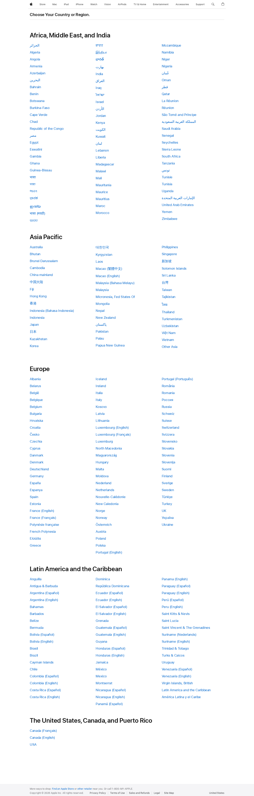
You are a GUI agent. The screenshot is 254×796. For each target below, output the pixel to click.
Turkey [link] (167, 504)
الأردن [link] (100, 109)
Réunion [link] (168, 108)
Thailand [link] (168, 312)
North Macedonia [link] (109, 448)
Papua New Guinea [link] (110, 345)
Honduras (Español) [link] (110, 648)
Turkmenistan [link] (172, 319)
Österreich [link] (104, 525)
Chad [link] (34, 122)
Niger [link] (166, 59)
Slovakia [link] (168, 448)
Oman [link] (166, 80)
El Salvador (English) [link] (111, 614)
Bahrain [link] (35, 87)
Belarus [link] (35, 386)
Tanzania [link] (168, 163)
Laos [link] (99, 261)
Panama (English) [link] (175, 579)
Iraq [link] (98, 88)
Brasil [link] (34, 648)
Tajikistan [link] (168, 297)
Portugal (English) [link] (109, 552)
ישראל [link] (100, 95)
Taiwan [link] (167, 290)
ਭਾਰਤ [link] (99, 45)
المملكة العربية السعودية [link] (179, 122)
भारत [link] (33, 177)
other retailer (84, 788)
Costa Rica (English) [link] (45, 697)
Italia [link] (99, 393)
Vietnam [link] (168, 340)
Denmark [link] (36, 462)
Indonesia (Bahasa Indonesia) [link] (52, 311)
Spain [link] (34, 497)
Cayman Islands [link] (42, 662)
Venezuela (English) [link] (176, 676)
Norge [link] (100, 511)
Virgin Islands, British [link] (177, 683)
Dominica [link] (103, 579)
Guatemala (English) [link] (111, 635)
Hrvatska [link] (36, 421)
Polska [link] (101, 545)
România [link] (168, 386)
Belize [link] (34, 621)
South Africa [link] (171, 156)
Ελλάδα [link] (35, 538)
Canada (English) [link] (42, 738)
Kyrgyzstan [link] (104, 255)
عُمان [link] (165, 73)
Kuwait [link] (101, 136)
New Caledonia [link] (107, 504)
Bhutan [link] (35, 254)
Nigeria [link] (167, 66)
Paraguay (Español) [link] (176, 586)
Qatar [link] (166, 94)
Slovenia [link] (168, 455)
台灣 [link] (165, 282)
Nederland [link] (103, 483)
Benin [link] (34, 94)
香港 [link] (33, 303)
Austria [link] (101, 532)
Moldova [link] (102, 476)
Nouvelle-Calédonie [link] (110, 497)
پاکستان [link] (101, 324)
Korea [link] (34, 346)
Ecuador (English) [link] (109, 600)
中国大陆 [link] (36, 282)
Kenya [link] (100, 123)
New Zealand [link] (105, 318)
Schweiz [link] (168, 414)
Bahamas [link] (36, 607)
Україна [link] (168, 518)
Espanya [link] (36, 490)
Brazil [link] (34, 655)
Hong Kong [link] (38, 296)
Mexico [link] (101, 676)
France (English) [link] (42, 511)
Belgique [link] (36, 400)
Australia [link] (36, 247)
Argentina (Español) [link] (44, 593)
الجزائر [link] (34, 45)
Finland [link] (167, 476)
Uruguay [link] (168, 662)
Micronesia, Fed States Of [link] (115, 297)
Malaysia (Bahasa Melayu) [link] (115, 283)
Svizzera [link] (168, 434)
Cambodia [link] (37, 268)
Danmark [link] (36, 455)
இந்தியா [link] (101, 52)
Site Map (169, 793)
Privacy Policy (98, 793)
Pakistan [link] (102, 331)
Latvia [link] (100, 414)
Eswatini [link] (36, 149)
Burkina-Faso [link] (40, 108)
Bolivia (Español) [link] (42, 635)
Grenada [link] (102, 621)
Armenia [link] (36, 66)
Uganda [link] (167, 191)
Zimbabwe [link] (169, 219)
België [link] (34, 393)
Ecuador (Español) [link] (109, 593)
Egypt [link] (34, 142)
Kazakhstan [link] (38, 339)
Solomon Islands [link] (174, 268)
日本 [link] (33, 332)
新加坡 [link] (167, 261)
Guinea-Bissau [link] (41, 170)
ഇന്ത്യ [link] (35, 206)
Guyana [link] (101, 641)
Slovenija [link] (168, 462)
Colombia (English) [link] (44, 683)
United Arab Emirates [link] (178, 205)
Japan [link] (34, 324)
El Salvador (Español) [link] (111, 607)
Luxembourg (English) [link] (112, 427)
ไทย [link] (164, 304)
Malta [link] (100, 469)
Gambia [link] (35, 156)
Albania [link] (35, 379)
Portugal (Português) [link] (177, 379)
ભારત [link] (33, 191)
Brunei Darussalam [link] (44, 261)
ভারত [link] (32, 184)
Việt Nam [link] (169, 333)
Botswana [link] (37, 101)
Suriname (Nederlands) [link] (179, 635)
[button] (213, 4)
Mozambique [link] (171, 45)
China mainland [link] (41, 275)
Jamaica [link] (102, 662)
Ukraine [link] (167, 525)
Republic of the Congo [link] (47, 129)
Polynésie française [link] (44, 525)
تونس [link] (166, 170)
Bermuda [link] (36, 628)
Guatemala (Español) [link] (111, 628)
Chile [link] (33, 669)
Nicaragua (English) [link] (110, 697)
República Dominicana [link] (112, 586)
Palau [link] (100, 338)
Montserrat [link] (104, 683)
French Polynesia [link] (43, 532)
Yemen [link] (167, 212)
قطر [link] (165, 87)
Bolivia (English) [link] (41, 641)
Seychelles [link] (170, 142)
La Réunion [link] (170, 101)
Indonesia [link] (37, 318)
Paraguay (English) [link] (176, 593)
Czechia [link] (36, 441)
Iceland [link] (101, 379)
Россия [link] (167, 400)
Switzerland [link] (170, 427)
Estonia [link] (35, 504)
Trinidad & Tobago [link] (175, 648)
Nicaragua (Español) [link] (111, 690)
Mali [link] (99, 178)
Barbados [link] (37, 614)
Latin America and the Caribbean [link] (186, 690)
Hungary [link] (102, 462)
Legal (157, 793)
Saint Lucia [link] (170, 621)
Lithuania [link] (102, 421)
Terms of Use (117, 793)
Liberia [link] (101, 157)
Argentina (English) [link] (44, 600)
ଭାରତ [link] (34, 220)
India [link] (99, 74)
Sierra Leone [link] (171, 149)
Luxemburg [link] (104, 441)
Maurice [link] (102, 192)
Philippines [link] (170, 247)
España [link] (35, 483)
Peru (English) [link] (172, 607)
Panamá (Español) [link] (109, 704)
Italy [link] (99, 400)
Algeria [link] (35, 52)
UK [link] (164, 511)
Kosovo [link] (101, 407)
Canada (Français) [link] (43, 731)
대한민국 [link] (102, 247)
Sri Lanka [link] (169, 275)
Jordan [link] (101, 116)
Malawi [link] (101, 171)
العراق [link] (100, 81)
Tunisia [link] (167, 184)
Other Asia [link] (169, 347)
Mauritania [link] (103, 185)
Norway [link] (101, 518)
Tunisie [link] (167, 177)
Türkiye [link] (167, 497)
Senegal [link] (168, 135)
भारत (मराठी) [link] (37, 213)
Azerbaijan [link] (37, 73)
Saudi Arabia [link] (171, 129)
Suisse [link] (167, 421)
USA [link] (33, 744)
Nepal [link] (100, 311)
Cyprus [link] (35, 448)
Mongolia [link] (102, 304)
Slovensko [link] (169, 441)
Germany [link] (36, 476)
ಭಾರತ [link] (34, 198)
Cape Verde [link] (38, 115)
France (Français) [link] (43, 518)
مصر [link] (33, 135)
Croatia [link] (35, 427)
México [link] (101, 669)
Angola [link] (35, 59)
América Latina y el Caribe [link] (181, 697)
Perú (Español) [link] (173, 600)
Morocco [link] (102, 213)
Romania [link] (168, 393)
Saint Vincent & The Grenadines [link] (186, 628)
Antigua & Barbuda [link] (44, 586)
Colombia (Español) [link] (44, 676)
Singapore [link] (169, 254)
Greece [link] (35, 545)
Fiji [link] (32, 289)
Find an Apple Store (63, 788)
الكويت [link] (101, 130)
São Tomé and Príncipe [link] (179, 115)
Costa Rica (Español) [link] (45, 690)
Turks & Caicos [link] (173, 655)
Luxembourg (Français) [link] (113, 434)
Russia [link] (167, 407)
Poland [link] (101, 538)
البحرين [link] (35, 80)
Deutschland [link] (39, 469)
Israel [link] (100, 102)
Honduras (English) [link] (110, 655)
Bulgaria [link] (36, 414)
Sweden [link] (168, 490)
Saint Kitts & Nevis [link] (176, 614)
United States (216, 793)
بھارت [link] (100, 67)
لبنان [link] (99, 143)
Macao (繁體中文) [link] (109, 269)
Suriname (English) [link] (176, 641)
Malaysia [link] (102, 290)
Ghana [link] (34, 163)
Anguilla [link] (35, 579)
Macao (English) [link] (108, 276)
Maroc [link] (100, 206)
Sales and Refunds (139, 793)
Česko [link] (34, 434)
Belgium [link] (36, 407)
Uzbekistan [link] (170, 326)
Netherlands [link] (105, 490)
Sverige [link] (167, 483)
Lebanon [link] (102, 150)
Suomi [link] (166, 469)
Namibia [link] (168, 52)
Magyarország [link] (106, 455)
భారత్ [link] (100, 59)
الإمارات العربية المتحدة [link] (178, 198)
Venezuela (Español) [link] (177, 669)
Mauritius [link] (103, 199)
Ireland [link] (101, 386)
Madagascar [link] (105, 164)
